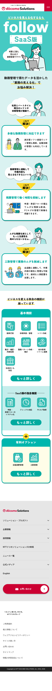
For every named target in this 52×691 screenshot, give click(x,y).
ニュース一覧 (9, 556)
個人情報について (10, 629)
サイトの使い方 (9, 641)
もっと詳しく (26, 378)
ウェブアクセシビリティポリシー (16, 635)
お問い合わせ (8, 646)
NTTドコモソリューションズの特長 (18, 547)
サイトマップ (8, 652)
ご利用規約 (7, 624)
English (6, 573)
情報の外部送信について (13, 658)
